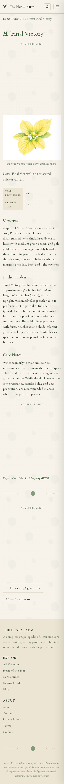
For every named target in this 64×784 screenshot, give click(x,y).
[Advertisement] (32, 79)
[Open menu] (57, 6)
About (7, 707)
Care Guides (11, 677)
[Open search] (47, 6)
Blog (6, 689)
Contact (8, 713)
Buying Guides (12, 683)
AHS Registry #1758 (37, 478)
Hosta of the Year (14, 670)
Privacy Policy (12, 719)
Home (6, 19)
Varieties (17, 19)
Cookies (8, 732)
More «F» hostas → (18, 599)
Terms (7, 725)
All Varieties (11, 664)
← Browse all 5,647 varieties (23, 588)
